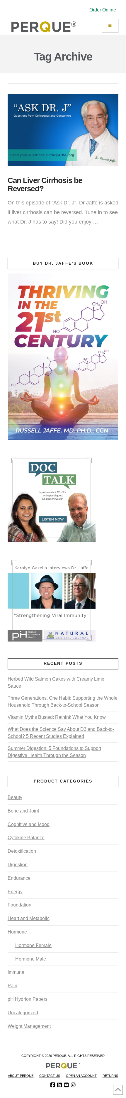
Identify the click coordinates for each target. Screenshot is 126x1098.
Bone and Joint (23, 810)
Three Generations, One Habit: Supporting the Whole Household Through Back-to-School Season (63, 702)
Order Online (102, 9)
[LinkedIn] (59, 1085)
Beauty (15, 797)
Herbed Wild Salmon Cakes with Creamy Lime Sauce (56, 682)
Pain (12, 985)
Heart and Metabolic (29, 918)
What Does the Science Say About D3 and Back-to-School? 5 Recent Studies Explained (61, 733)
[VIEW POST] (63, 130)
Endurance (19, 878)
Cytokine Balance (26, 837)
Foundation (19, 904)
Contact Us (49, 1075)
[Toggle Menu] (110, 26)
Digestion (18, 864)
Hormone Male (30, 958)
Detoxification (22, 851)
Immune (16, 972)
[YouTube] (66, 1085)
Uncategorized (23, 1012)
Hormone (17, 931)
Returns (110, 1075)
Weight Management (29, 1026)
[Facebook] (52, 1085)
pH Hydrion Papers (27, 999)
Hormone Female (33, 945)
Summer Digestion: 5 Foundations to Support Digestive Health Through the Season (54, 752)
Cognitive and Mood (29, 824)
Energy (15, 891)
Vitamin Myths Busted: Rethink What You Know (57, 717)
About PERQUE (20, 1075)
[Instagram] (73, 1085)
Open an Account (81, 1075)
